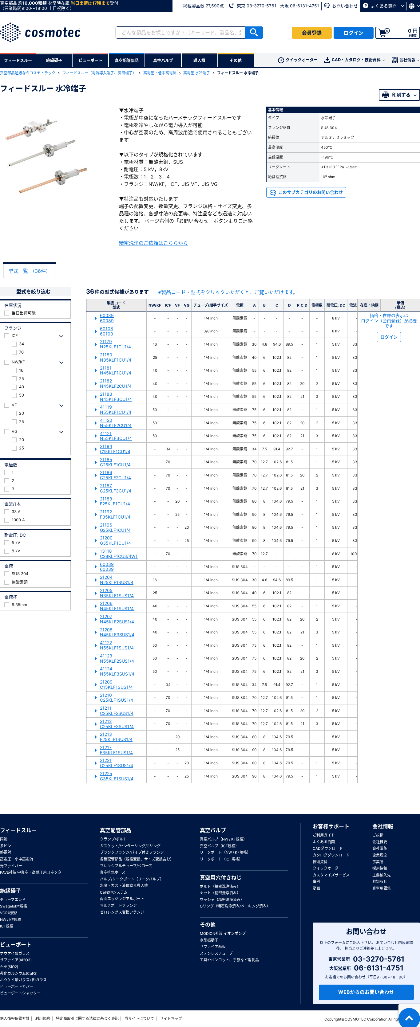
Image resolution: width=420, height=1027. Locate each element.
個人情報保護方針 (15, 1018)
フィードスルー (18, 830)
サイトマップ (171, 1018)
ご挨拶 (377, 835)
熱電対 (5, 852)
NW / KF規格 (10, 919)
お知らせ (379, 881)
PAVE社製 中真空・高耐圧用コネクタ (30, 872)
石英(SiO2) (9, 966)
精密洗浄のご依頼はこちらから (153, 243)
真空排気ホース (112, 872)
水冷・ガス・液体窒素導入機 (124, 885)
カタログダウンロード (331, 855)
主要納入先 (381, 875)
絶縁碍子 (10, 891)
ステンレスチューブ (216, 953)
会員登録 (312, 33)
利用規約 (42, 1018)
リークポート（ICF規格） (221, 859)
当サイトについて (139, 1018)
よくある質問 (384, 5)
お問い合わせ (344, 5)
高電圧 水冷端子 (197, 73)
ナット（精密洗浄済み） (220, 893)
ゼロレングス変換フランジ (122, 912)
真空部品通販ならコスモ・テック (28, 73)
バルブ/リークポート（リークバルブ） (132, 879)
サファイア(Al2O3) (16, 960)
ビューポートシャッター (20, 993)
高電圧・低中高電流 (160, 73)
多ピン (5, 846)
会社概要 (379, 842)
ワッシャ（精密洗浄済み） (222, 899)
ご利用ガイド (324, 835)
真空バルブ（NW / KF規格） (223, 839)
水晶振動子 (209, 940)
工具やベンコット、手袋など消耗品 (229, 960)
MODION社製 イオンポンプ (223, 933)
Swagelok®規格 (13, 906)
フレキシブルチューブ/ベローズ (126, 866)
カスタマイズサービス (331, 875)
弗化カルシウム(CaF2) (19, 973)
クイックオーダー (302, 59)
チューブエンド (13, 899)
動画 (316, 888)
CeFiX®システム (114, 892)
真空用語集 (381, 888)
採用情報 (379, 868)
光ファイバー (11, 866)
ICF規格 (6, 926)
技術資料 (320, 862)
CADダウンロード (328, 848)
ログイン (353, 33)
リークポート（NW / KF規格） (225, 852)
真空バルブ (213, 830)
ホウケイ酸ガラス (15, 953)
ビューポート (15, 945)
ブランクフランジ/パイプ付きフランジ (132, 852)
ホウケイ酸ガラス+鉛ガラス (23, 980)
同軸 (3, 839)
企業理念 (379, 855)
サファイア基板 (213, 946)
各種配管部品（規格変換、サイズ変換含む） (137, 859)
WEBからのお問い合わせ (366, 992)
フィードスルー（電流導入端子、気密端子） (99, 73)
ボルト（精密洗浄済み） (220, 886)
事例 (316, 881)
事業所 (377, 862)
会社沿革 (379, 848)
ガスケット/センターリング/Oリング (130, 846)
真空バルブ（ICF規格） (219, 846)
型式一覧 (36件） (29, 271)
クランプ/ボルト (113, 839)
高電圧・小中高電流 (16, 859)
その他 (208, 925)
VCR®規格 (9, 913)
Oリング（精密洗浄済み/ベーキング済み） (235, 906)
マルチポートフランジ (118, 905)
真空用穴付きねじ (221, 878)
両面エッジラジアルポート (122, 898)
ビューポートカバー (16, 986)
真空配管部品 (115, 830)
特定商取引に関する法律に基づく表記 (87, 1018)
